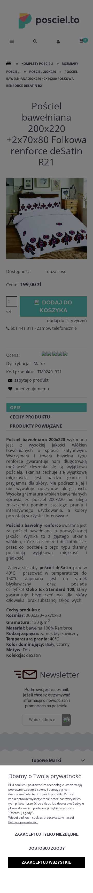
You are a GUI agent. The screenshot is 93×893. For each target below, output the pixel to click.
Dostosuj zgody (46, 848)
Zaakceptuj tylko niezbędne (47, 834)
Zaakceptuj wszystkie (46, 862)
